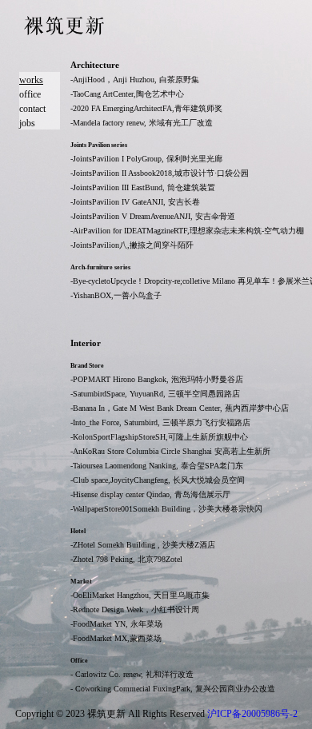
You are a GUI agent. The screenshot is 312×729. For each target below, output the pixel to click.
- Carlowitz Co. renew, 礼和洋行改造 (132, 674)
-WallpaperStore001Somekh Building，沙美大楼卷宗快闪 (166, 508)
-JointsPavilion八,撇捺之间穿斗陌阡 (132, 245)
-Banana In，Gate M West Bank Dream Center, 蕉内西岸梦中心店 (179, 408)
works (31, 80)
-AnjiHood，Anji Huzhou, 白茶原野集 (134, 79)
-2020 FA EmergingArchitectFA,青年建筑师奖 (146, 108)
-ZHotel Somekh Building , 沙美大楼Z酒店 (142, 544)
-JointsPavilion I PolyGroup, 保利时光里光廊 (146, 158)
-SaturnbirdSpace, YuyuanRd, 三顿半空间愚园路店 (155, 393)
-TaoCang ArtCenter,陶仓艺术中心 (127, 94)
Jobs (27, 123)
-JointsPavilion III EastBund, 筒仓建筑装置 (142, 187)
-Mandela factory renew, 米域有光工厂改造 (141, 122)
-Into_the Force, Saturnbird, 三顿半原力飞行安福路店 (160, 422)
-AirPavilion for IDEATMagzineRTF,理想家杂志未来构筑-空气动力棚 (187, 230)
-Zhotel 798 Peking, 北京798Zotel (126, 559)
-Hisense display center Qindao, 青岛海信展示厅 (150, 494)
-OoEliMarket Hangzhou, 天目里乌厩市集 (140, 595)
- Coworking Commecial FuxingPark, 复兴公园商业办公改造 (172, 688)
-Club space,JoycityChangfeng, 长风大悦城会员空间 (157, 480)
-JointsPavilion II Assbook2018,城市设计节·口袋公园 (159, 173)
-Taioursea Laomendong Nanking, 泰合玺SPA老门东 (156, 465)
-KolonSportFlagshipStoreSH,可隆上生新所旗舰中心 (159, 436)
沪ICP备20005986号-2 (252, 713)
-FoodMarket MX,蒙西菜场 (116, 638)
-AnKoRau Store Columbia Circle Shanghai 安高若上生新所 (170, 451)
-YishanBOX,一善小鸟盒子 (116, 295)
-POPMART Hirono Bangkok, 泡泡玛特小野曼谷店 (156, 379)
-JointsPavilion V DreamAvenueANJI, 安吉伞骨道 (152, 216)
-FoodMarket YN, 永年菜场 (116, 623)
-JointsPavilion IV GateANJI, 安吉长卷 (135, 201)
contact (32, 108)
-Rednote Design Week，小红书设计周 (134, 609)
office (30, 94)
